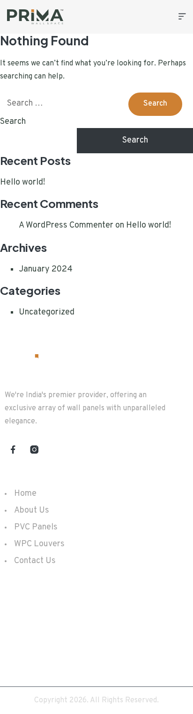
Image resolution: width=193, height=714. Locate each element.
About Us (31, 510)
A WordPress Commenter (66, 225)
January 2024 (46, 269)
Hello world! (22, 182)
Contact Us (35, 561)
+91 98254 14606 (54, 608)
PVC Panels (36, 527)
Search (13, 121)
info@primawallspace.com (69, 631)
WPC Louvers (39, 544)
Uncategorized (46, 312)
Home (25, 493)
